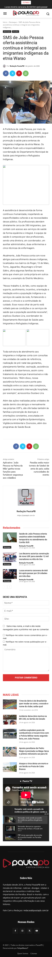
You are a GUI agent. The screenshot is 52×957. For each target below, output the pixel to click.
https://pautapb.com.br (26, 515)
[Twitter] (12, 73)
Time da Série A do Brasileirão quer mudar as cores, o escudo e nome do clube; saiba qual (33, 704)
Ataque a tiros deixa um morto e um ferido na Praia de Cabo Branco (33, 766)
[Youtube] (36, 930)
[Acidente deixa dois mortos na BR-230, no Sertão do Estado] (10, 720)
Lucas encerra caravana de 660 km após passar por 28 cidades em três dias (33, 573)
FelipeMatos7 (22, 948)
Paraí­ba (15, 31)
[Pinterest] (19, 73)
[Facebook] (6, 73)
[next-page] (9, 587)
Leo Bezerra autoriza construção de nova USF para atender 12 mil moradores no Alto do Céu (34, 556)
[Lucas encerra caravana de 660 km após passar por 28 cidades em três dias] (10, 574)
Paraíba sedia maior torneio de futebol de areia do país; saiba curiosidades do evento (39, 468)
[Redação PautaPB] (5, 66)
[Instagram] (22, 930)
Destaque (13, 22)
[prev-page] (4, 587)
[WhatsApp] (26, 73)
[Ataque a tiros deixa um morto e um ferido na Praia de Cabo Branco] (10, 767)
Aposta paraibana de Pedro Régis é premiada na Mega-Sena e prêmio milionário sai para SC (34, 751)
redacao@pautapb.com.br (36, 910)
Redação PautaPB (17, 66)
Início (5, 22)
